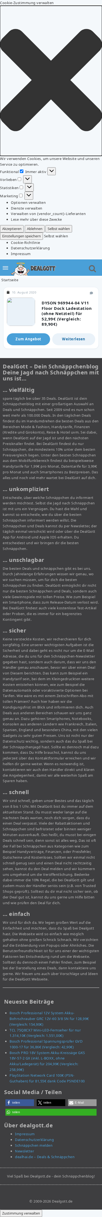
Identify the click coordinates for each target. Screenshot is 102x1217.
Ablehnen (34, 228)
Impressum (21, 253)
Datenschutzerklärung (30, 248)
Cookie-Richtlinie (25, 242)
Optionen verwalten (28, 202)
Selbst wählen (59, 228)
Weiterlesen (73, 339)
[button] (51, 81)
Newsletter (24, 1151)
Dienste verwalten (26, 208)
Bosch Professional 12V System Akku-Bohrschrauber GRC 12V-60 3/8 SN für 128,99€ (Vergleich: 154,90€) (49, 1018)
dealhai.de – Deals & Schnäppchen (45, 1156)
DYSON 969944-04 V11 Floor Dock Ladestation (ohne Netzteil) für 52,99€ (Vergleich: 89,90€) (67, 313)
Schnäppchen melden (33, 1145)
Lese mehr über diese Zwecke (36, 219)
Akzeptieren (11, 228)
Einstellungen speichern (21, 236)
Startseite (9, 279)
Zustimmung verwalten (21, 1213)
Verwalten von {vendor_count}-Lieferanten (48, 213)
